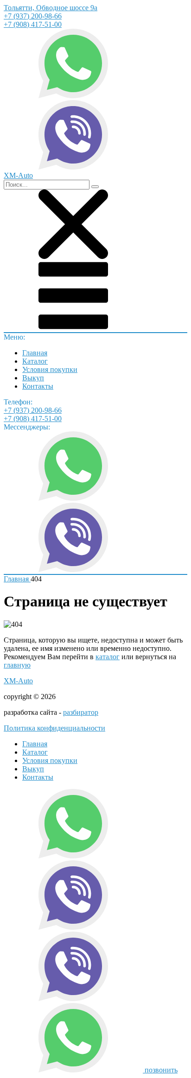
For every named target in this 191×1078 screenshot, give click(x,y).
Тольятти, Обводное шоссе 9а (50, 8)
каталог (108, 657)
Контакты (37, 386)
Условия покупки (49, 369)
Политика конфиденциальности (54, 728)
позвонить (161, 1070)
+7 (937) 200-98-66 (33, 16)
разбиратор (80, 712)
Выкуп (33, 378)
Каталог (35, 361)
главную (17, 665)
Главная (34, 353)
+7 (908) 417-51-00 (33, 24)
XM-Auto (18, 681)
